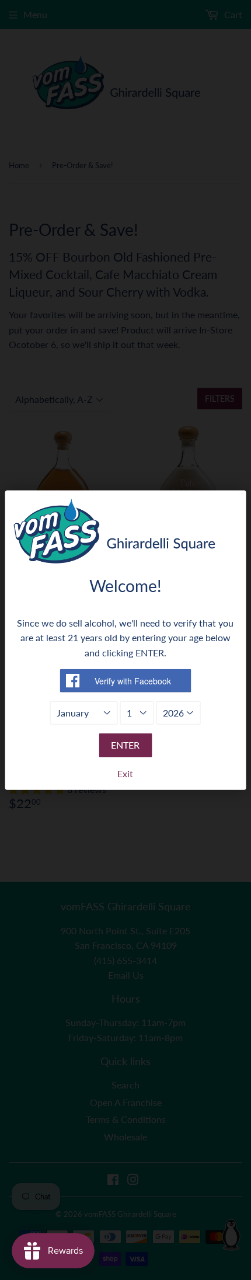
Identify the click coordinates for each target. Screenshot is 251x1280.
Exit (125, 773)
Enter (125, 744)
